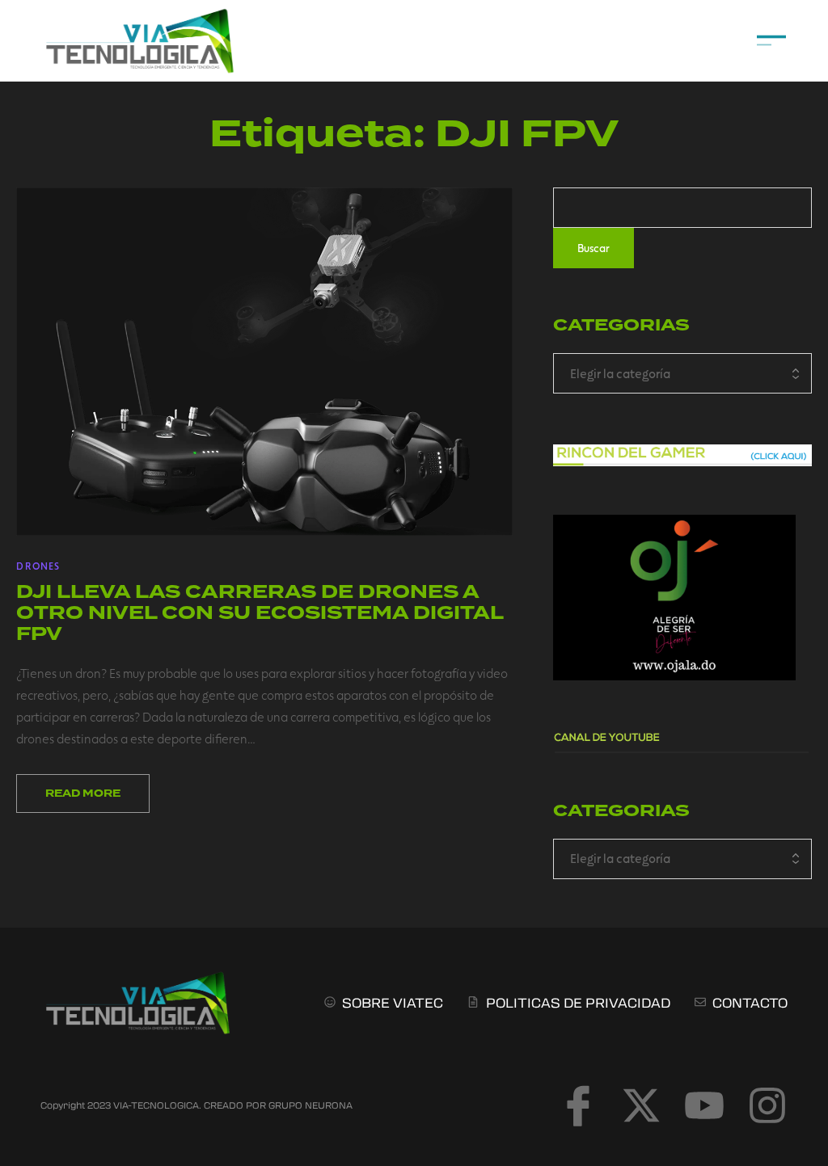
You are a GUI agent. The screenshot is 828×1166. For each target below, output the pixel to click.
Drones (38, 565)
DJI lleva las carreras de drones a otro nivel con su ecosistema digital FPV (259, 613)
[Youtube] (704, 1105)
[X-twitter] (641, 1105)
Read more (82, 793)
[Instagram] (767, 1105)
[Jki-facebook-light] (578, 1105)
